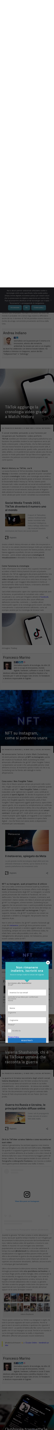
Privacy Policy (13, 749)
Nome (10, 713)
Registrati (27, 753)
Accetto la (16, 743)
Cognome (12, 725)
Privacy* (11, 737)
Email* (10, 697)
